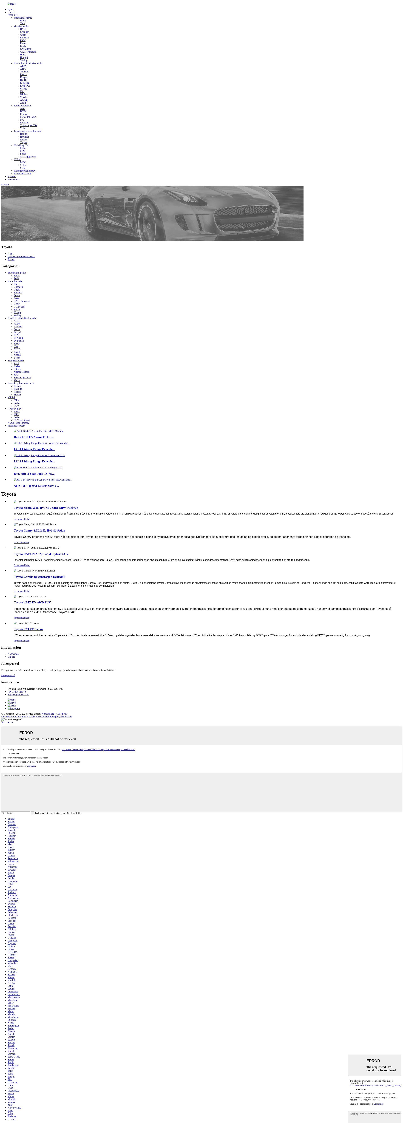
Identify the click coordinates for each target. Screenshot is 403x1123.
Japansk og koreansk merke (27, 131)
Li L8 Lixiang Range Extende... (34, 461)
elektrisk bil (66, 716)
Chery (23, 34)
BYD (23, 29)
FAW (23, 40)
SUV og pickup (28, 156)
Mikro (23, 148)
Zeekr (23, 102)
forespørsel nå (8, 675)
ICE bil (17, 159)
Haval (23, 54)
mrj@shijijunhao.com (18, 694)
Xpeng (23, 100)
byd (24, 716)
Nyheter (12, 176)
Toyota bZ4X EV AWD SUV (32, 602)
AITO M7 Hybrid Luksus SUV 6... (36, 485)
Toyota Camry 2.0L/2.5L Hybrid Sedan (39, 530)
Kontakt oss (13, 179)
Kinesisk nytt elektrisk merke (28, 63)
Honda (23, 134)
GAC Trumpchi (28, 51)
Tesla (22, 23)
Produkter (12, 15)
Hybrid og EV (21, 145)
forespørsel (19, 519)
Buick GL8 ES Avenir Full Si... (34, 437)
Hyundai (24, 136)
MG (22, 119)
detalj (27, 519)
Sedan (23, 153)
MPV (23, 151)
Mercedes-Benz (28, 117)
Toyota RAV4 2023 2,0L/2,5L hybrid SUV (41, 554)
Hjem (10, 9)
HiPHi (23, 80)
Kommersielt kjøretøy (24, 170)
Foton (23, 43)
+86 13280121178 (17, 691)
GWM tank (25, 49)
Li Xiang (24, 83)
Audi (22, 108)
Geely (23, 46)
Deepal (23, 77)
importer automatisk (11, 716)
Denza (23, 74)
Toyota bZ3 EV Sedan (28, 629)
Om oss (11, 12)
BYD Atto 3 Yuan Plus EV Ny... (34, 473)
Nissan (23, 139)
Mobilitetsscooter (22, 173)
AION (23, 66)
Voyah (23, 97)
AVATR (24, 71)
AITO (23, 68)
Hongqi (24, 57)
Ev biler (31, 716)
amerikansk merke (23, 17)
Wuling (23, 60)
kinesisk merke (21, 26)
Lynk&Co (25, 85)
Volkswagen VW (28, 125)
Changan (24, 32)
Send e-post (7, 722)
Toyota (23, 142)
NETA (23, 94)
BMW (23, 111)
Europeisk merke (22, 105)
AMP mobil (61, 713)
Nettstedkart (48, 713)
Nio (22, 91)
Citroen (24, 114)
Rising (23, 88)
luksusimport (42, 716)
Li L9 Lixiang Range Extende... (34, 449)
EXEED (24, 37)
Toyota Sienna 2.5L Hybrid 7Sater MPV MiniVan (46, 507)
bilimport (54, 716)
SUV (22, 168)
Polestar (24, 122)
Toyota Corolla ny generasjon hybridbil (39, 576)
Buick (23, 20)
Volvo (23, 128)
